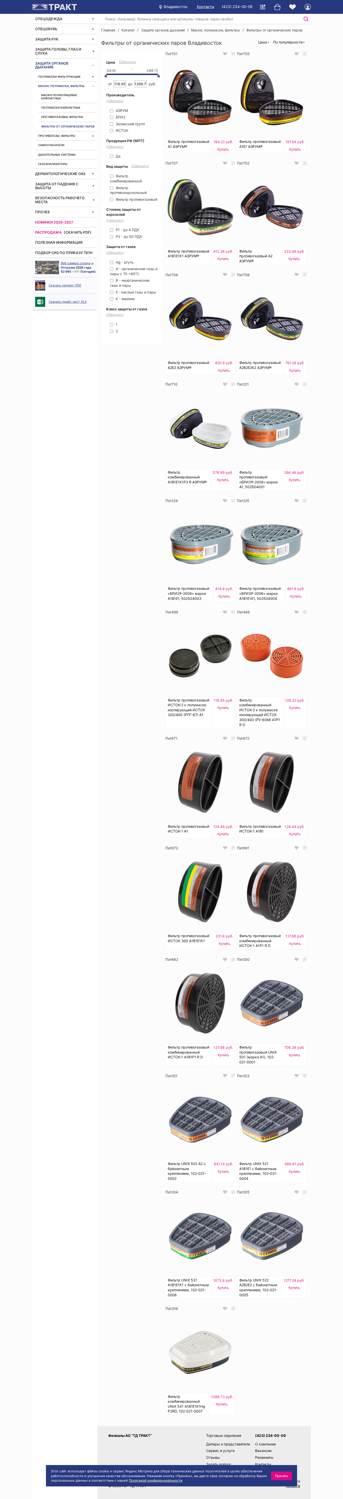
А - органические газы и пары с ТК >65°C (133, 271)
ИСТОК (121, 130)
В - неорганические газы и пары (129, 282)
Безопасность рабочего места (60, 200)
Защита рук (47, 39)
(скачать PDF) (77, 232)
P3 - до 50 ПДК (128, 236)
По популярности (288, 42)
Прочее (42, 212)
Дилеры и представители (228, 1444)
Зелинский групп (130, 124)
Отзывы (213, 1457)
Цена (262, 42)
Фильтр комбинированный (126, 178)
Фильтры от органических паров (67, 126)
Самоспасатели (51, 145)
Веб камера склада (75, 263)
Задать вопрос (219, 1464)
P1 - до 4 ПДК (127, 230)
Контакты (205, 6)
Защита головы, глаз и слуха (58, 51)
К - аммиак (125, 299)
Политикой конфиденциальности (156, 1480)
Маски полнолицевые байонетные (59, 96)
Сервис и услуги (220, 1450)
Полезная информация (59, 242)
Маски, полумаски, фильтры (61, 86)
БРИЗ (120, 117)
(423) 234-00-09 (237, 6)
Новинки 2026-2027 (54, 222)
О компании (265, 1444)
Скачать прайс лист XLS (68, 302)
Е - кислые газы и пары (135, 292)
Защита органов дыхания (51, 65)
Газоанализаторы (52, 164)
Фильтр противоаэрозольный (128, 190)
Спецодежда (48, 19)
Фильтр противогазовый (136, 199)
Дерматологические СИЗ (60, 174)
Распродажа (48, 232)
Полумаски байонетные (60, 107)
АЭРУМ (121, 110)
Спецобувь (46, 29)
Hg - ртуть (124, 262)
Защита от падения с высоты (56, 186)
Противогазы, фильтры (56, 136)
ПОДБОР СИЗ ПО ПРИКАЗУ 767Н (63, 253)
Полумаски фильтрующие (59, 76)
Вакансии (263, 1450)
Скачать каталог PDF (65, 285)
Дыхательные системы (57, 154)
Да (118, 156)
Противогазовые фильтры (62, 117)
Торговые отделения (223, 1435)
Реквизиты (264, 1457)
